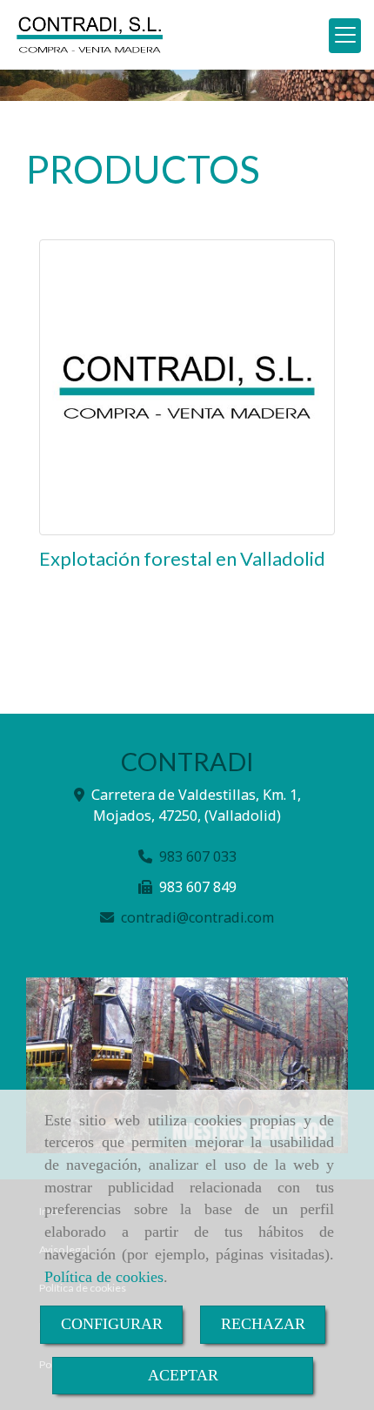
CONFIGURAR (112, 1324)
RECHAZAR (263, 1324)
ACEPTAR (183, 1375)
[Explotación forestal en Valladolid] (187, 387)
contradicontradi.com (197, 917)
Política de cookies (104, 1277)
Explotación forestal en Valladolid (182, 558)
